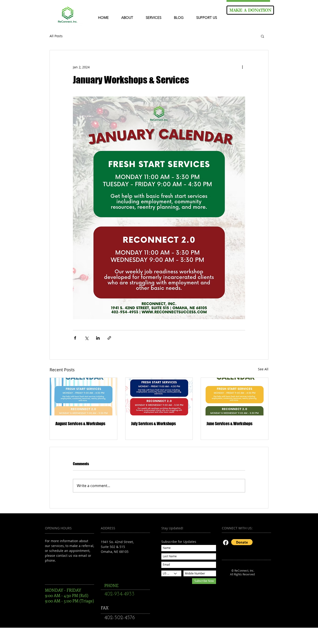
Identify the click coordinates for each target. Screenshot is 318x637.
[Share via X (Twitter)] (86, 338)
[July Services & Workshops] (159, 396)
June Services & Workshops (229, 423)
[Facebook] (225, 542)
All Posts (56, 36)
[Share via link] (109, 338)
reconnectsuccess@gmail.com (124, 561)
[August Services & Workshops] (83, 396)
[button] (262, 36)
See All (263, 369)
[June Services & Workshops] (234, 396)
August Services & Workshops (80, 423)
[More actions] (242, 67)
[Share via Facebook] (75, 338)
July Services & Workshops (153, 423)
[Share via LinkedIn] (98, 338)
